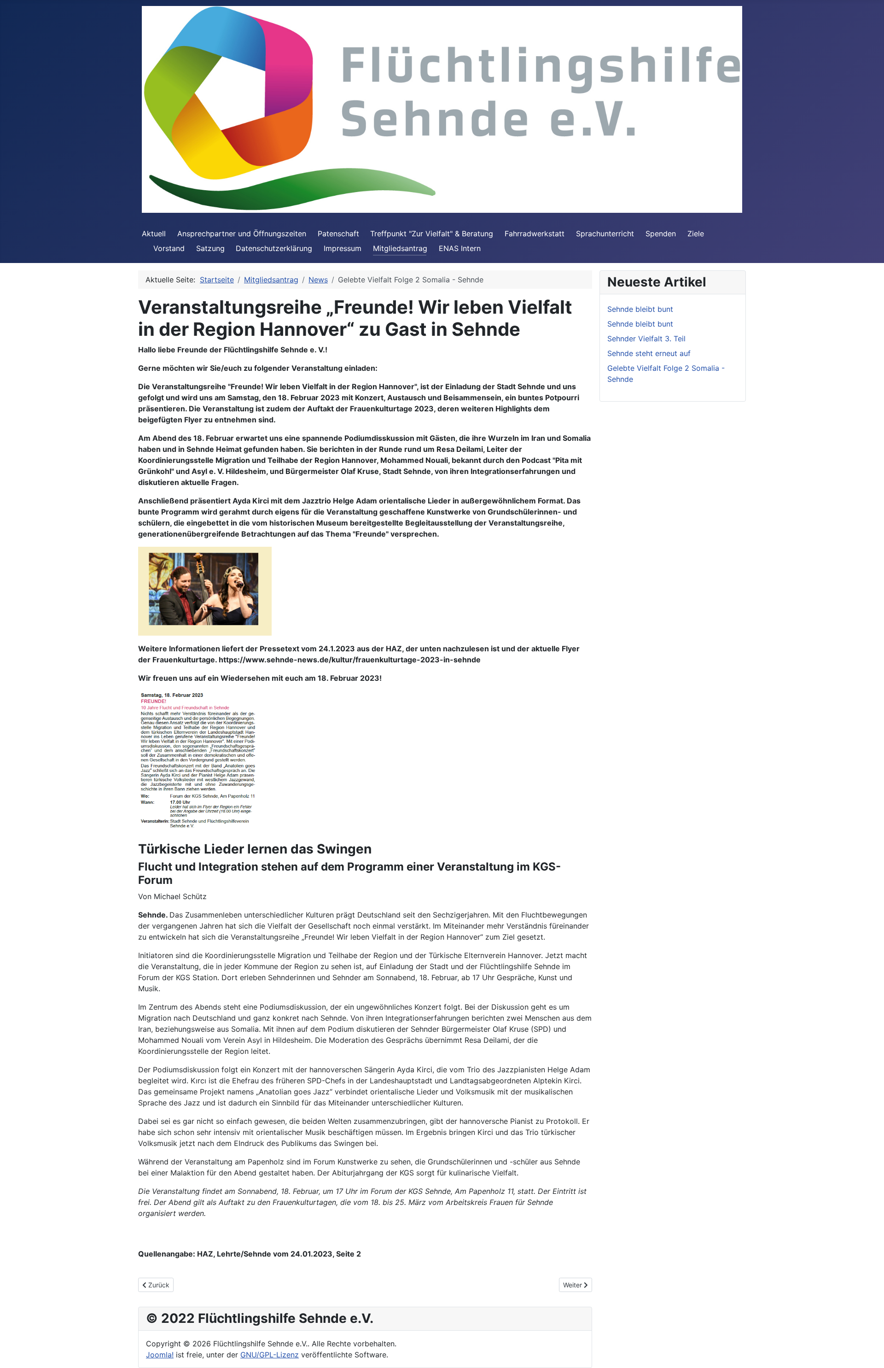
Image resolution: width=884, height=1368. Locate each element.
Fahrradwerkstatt (534, 233)
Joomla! (160, 1354)
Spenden (661, 233)
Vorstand (169, 248)
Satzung (210, 248)
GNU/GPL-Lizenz (269, 1354)
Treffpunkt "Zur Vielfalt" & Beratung (431, 233)
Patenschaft (338, 233)
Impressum (342, 248)
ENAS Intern (460, 248)
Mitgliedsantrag (400, 248)
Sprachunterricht (605, 233)
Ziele (695, 233)
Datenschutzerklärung (274, 248)
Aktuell (154, 233)
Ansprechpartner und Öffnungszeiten (241, 233)
